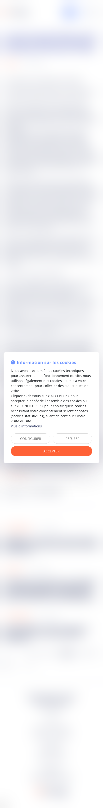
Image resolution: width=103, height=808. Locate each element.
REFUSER (72, 438)
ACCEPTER (51, 451)
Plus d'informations (26, 426)
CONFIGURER (30, 438)
